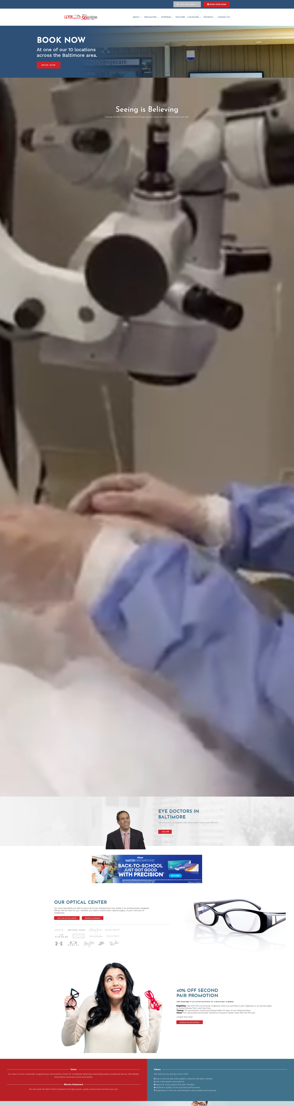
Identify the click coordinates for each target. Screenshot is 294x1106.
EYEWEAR (166, 17)
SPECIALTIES (150, 17)
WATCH (164, 831)
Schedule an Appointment (190, 1022)
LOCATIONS (193, 17)
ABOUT (136, 17)
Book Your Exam (218, 4)
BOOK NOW (49, 65)
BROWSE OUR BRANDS (92, 918)
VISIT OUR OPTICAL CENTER (66, 918)
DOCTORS (180, 17)
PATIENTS (208, 17)
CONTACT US (224, 17)
